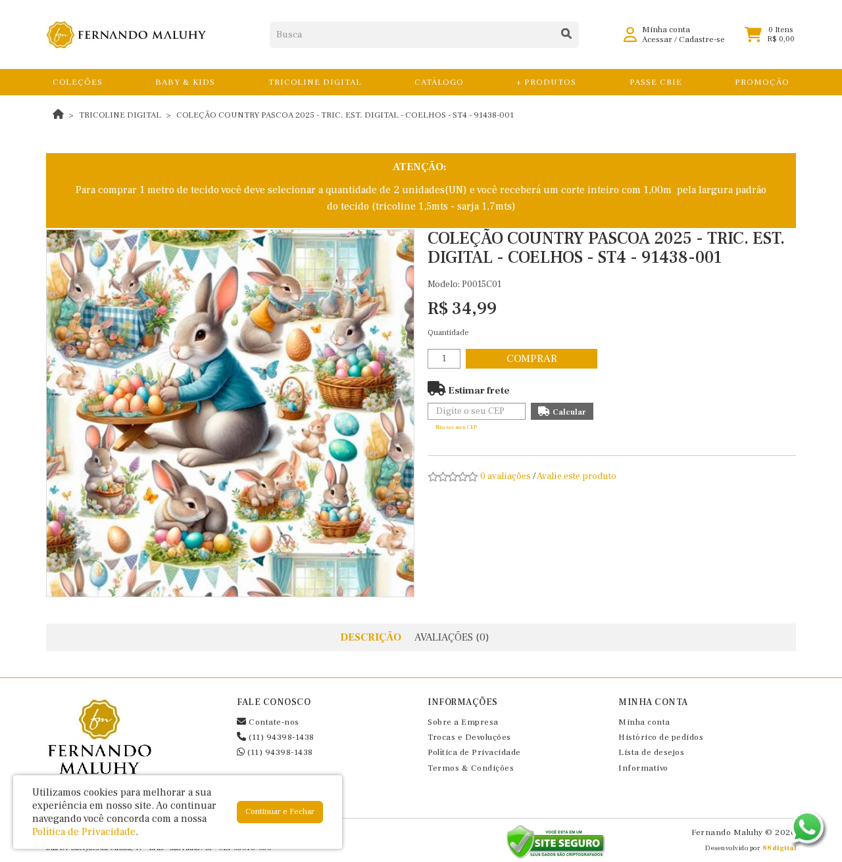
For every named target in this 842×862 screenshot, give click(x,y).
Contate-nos (273, 722)
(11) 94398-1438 (280, 737)
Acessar (657, 39)
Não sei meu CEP (456, 427)
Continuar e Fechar (279, 812)
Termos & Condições (471, 768)
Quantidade (448, 333)
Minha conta (644, 722)
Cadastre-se (702, 39)
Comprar (532, 359)
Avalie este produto (576, 476)
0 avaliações (505, 476)
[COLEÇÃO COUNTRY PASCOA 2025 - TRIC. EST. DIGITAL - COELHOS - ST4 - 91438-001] (230, 413)
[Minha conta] (630, 34)
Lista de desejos (651, 752)
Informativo (643, 768)
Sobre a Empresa (463, 722)
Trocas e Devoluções (469, 737)
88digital (779, 848)
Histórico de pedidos (660, 737)
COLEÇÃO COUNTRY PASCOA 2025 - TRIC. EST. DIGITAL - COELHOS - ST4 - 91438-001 (345, 115)
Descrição (370, 637)
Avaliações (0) (451, 637)
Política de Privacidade (474, 752)
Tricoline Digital (120, 115)
